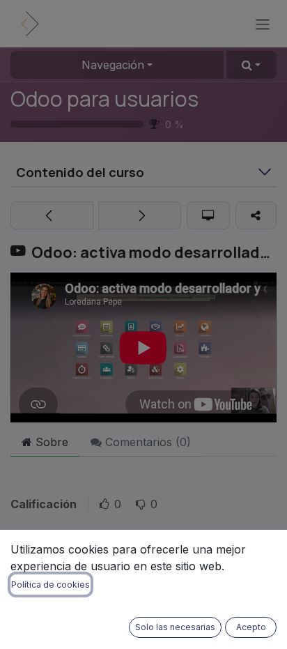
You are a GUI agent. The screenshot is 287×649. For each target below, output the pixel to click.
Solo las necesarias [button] (175, 627)
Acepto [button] (251, 627)
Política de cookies (50, 584)
